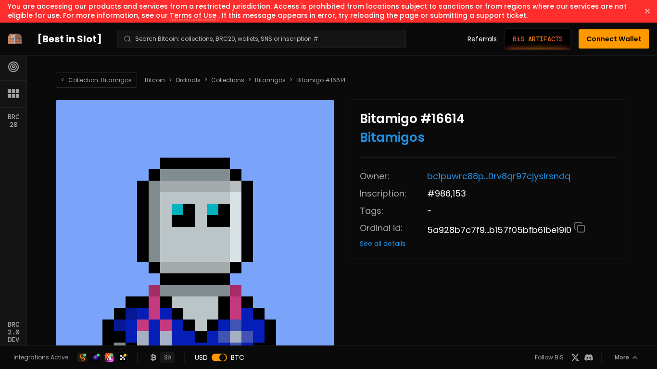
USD (201, 357)
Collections (227, 80)
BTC (237, 357)
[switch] (219, 357)
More (622, 357)
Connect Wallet (614, 39)
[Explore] (13, 66)
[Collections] (13, 93)
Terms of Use (194, 15)
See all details (382, 243)
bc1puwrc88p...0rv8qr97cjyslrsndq (498, 176)
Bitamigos (270, 80)
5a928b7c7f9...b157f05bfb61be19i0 (500, 230)
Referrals (482, 39)
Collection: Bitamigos (96, 80)
